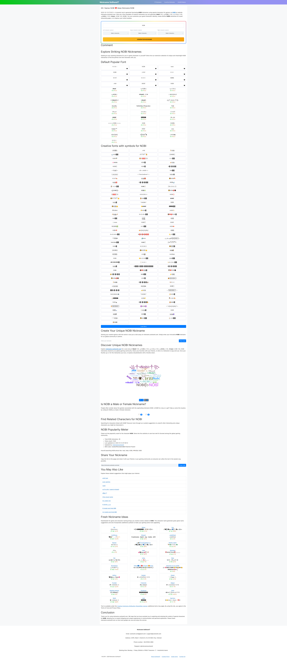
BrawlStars (114, 565)
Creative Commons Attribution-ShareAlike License (132, 606)
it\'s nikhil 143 (106, 501)
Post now (182, 341)
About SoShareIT (155, 656)
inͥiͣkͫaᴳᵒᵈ (104, 493)
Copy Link (182, 465)
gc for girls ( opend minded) (110, 489)
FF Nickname (158, 2)
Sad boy (172, 598)
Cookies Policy (166, 656)
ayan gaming (106, 482)
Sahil (172, 590)
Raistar (114, 542)
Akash (173, 575)
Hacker (143, 575)
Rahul (143, 527)
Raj (114, 558)
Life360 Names (182, 2)
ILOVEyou (114, 535)
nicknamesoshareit (118, 445)
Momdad (172, 550)
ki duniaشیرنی (106, 504)
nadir (104, 485)
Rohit (114, 598)
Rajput (173, 583)
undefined (173, 535)
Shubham (143, 590)
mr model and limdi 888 (109, 512)
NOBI (174, 12)
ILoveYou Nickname (169, 2)
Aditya (114, 575)
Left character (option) (108, 30)
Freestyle (143, 583)
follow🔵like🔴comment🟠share (143, 565)
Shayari (143, 535)
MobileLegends (114, 590)
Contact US (182, 656)
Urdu (143, 558)
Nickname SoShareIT (109, 2)
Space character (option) (136, 30)
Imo (173, 527)
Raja (172, 558)
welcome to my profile (172, 565)
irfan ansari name (107, 497)
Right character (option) (163, 30)
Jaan (143, 550)
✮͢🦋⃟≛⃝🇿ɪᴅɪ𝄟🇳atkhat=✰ (143, 542)
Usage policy (174, 656)
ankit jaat (105, 478)
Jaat (143, 598)
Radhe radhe (173, 542)
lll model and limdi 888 (109, 508)
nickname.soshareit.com (113, 349)
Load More (143, 326)
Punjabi (114, 583)
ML (114, 527)
